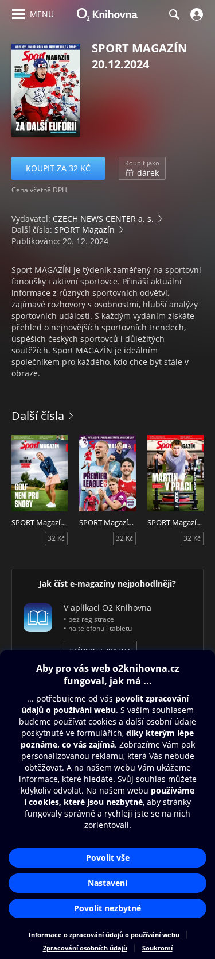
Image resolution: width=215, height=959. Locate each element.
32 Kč (56, 538)
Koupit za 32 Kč (58, 168)
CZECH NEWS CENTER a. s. (103, 218)
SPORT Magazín (84, 229)
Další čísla (37, 415)
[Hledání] (173, 14)
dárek (142, 168)
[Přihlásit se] (195, 14)
